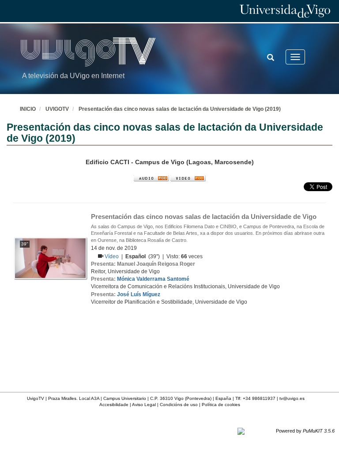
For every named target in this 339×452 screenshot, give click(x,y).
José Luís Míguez (138, 294)
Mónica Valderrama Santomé (153, 279)
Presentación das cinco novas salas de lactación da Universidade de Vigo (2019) (180, 109)
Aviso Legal (144, 404)
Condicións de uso (179, 404)
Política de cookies (221, 404)
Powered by (305, 430)
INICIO (28, 109)
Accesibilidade (113, 404)
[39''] (50, 258)
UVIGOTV (57, 109)
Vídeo (112, 256)
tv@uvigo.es (292, 398)
